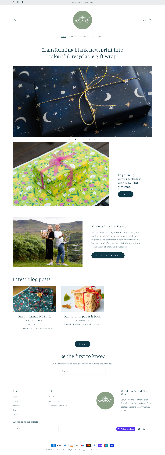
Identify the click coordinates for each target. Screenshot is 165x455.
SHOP (125, 194)
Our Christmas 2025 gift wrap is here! (34, 318)
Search (51, 397)
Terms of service (96, 450)
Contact (16, 414)
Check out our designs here (108, 255)
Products (16, 401)
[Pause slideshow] (95, 139)
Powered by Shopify (69, 450)
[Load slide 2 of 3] (79, 139)
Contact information (112, 450)
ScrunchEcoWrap (57, 450)
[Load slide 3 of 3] (83, 139)
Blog (14, 410)
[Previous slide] (69, 139)
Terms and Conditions (58, 406)
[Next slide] (89, 139)
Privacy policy (84, 450)
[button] (15, 20)
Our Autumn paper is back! (82, 316)
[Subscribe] (102, 371)
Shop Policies (54, 401)
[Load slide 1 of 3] (76, 139)
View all (82, 344)
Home (15, 397)
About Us (16, 406)
